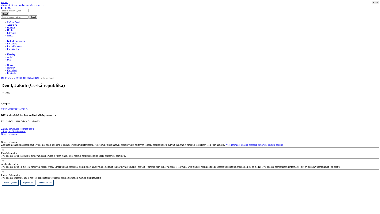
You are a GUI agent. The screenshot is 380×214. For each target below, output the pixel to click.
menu (375, 3)
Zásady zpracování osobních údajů (17, 129)
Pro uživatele (13, 49)
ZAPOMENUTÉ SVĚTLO (14, 109)
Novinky (11, 67)
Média (10, 35)
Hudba (10, 30)
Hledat (5, 14)
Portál (7, 8)
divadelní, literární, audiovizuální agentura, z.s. (23, 5)
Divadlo (11, 27)
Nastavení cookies (9, 134)
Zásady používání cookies (13, 131)
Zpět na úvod (13, 22)
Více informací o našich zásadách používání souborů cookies (254, 145)
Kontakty (11, 73)
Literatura (11, 33)
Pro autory (12, 43)
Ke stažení (12, 70)
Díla (9, 59)
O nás (10, 65)
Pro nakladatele (14, 46)
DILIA (4, 2)
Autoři (10, 57)
